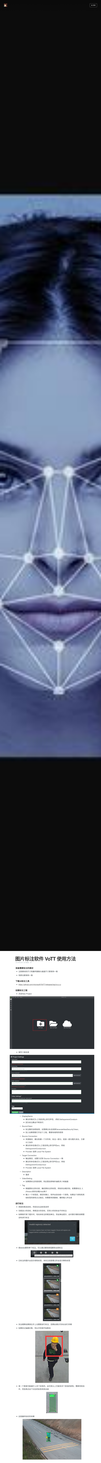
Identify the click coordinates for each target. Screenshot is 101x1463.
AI (31, 963)
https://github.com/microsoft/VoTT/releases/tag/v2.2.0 (39, 984)
